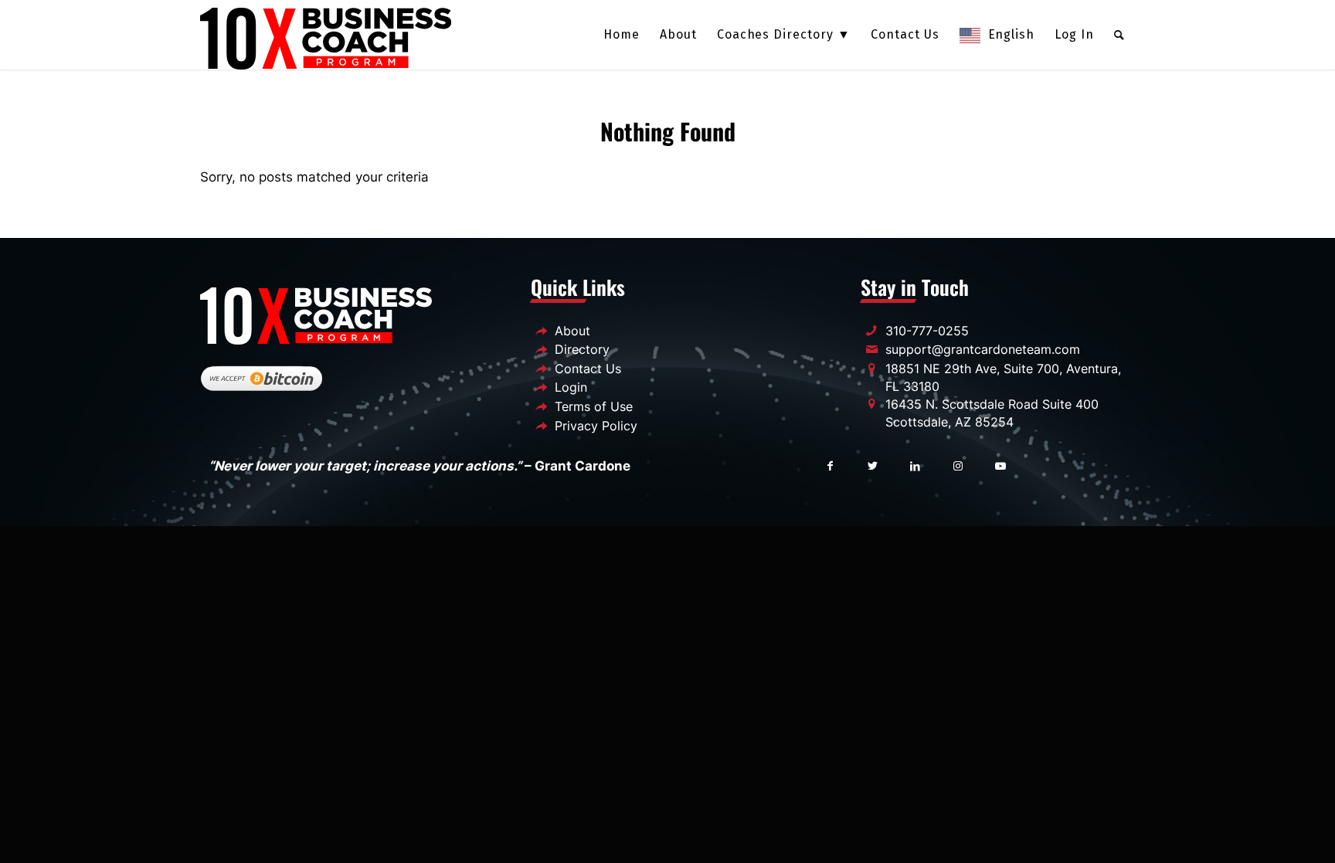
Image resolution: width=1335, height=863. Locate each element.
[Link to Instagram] (957, 464)
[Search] (1119, 35)
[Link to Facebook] (830, 464)
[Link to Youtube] (1000, 464)
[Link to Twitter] (872, 464)
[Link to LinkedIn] (915, 464)
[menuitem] (621, 35)
